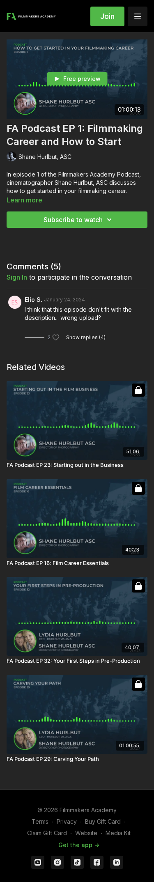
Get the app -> (78, 844)
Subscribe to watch (73, 220)
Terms (40, 821)
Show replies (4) (86, 337)
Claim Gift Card (47, 832)
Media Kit (118, 832)
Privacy (67, 821)
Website (86, 832)
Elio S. (33, 299)
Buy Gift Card (103, 821)
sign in (17, 277)
